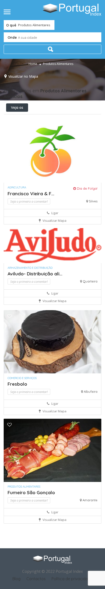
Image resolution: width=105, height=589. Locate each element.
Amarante (90, 500)
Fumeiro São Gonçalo (31, 492)
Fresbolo (17, 384)
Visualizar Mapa (54, 220)
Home (33, 64)
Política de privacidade (72, 578)
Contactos (36, 578)
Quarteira (90, 281)
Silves (93, 201)
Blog (16, 578)
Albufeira (90, 391)
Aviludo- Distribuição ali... (35, 274)
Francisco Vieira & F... (31, 193)
